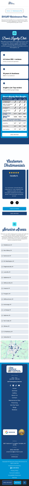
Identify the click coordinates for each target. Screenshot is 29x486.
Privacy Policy (14, 470)
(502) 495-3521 (14, 449)
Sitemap (14, 477)
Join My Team (14, 405)
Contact (14, 397)
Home (8, 11)
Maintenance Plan (14, 400)
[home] (14, 3)
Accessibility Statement (14, 475)
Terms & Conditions (14, 473)
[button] (24, 482)
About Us (14, 395)
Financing (14, 403)
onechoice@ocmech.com (14, 452)
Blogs (14, 407)
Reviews (14, 410)
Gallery (14, 393)
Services (14, 390)
